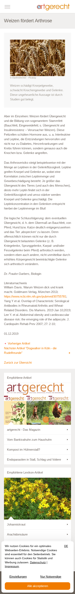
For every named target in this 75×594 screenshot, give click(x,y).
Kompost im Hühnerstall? (23, 449)
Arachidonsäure (17, 534)
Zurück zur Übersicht (18, 362)
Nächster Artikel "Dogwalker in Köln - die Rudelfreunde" (30, 350)
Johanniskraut (16, 524)
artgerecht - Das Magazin (23, 429)
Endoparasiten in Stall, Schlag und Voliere (34, 459)
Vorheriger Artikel (19, 343)
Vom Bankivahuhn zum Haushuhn (29, 439)
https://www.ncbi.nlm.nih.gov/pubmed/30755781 (35, 296)
